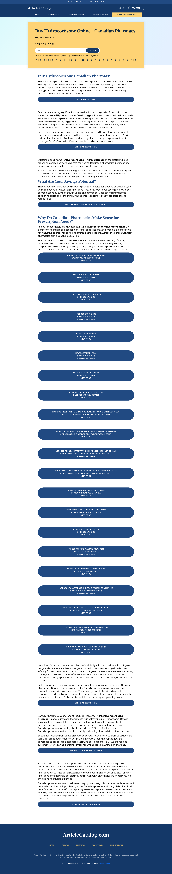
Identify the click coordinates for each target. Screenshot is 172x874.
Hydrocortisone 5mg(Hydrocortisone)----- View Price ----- (86, 316)
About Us (65, 845)
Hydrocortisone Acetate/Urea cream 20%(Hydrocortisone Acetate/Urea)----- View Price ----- (86, 512)
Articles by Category (76, 15)
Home (37, 15)
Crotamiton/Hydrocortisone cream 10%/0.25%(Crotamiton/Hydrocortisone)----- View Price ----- (86, 630)
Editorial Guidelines (100, 15)
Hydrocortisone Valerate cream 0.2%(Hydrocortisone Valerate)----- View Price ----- (86, 551)
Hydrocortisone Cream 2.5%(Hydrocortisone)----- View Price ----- (86, 532)
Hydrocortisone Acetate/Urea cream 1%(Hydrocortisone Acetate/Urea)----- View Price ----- (86, 493)
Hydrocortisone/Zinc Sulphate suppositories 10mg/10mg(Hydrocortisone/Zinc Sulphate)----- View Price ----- (86, 591)
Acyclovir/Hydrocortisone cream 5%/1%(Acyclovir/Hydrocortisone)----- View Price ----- (86, 258)
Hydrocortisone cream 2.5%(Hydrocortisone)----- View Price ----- (86, 375)
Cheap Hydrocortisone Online (86, 804)
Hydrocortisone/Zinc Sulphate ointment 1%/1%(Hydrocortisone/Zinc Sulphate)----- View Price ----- (86, 610)
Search (93, 50)
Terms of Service (116, 845)
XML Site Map (105, 863)
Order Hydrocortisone (86, 147)
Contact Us (80, 845)
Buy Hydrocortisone (86, 99)
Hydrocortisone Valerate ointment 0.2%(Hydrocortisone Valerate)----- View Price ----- (86, 571)
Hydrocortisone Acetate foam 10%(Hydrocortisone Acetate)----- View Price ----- (86, 395)
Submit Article (53, 15)
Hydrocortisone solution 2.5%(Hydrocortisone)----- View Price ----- (86, 297)
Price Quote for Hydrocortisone (86, 750)
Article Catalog (39, 8)
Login (121, 8)
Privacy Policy (97, 845)
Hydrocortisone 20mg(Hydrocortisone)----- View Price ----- (86, 356)
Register (136, 8)
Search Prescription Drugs (127, 15)
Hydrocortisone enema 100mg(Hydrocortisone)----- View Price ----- (86, 277)
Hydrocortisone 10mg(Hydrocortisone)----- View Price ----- (86, 336)
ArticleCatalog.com (86, 835)
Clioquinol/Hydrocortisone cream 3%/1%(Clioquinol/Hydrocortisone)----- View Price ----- (86, 649)
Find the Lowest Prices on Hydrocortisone (86, 204)
